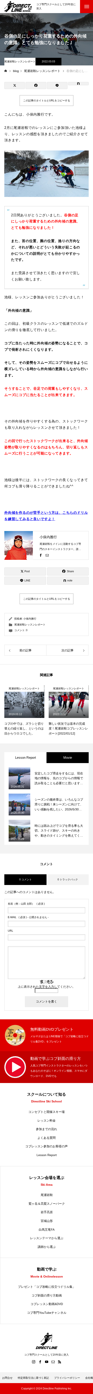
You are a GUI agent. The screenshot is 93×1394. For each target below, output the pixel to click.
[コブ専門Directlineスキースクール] (18, 6)
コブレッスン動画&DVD (46, 1304)
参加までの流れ (46, 1129)
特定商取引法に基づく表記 (33, 1377)
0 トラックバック (68, 879)
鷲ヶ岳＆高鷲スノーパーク (47, 1203)
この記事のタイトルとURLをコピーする (46, 100)
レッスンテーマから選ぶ (46, 1238)
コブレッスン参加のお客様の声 (46, 1146)
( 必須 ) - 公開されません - (28, 917)
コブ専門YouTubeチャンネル (46, 1312)
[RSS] (59, 1362)
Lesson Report (47, 1155)
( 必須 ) (26, 903)
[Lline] (57, 85)
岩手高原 (47, 1212)
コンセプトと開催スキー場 (46, 1112)
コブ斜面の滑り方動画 (47, 1295)
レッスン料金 (46, 1120)
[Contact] (47, 555)
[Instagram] (33, 1362)
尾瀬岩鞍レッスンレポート (19, 61)
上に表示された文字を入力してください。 (46, 986)
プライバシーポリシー (67, 1377)
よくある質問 (46, 1137)
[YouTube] (46, 1362)
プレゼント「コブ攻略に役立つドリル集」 (46, 1286)
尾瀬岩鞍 (47, 1195)
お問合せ (7, 1377)
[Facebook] (40, 555)
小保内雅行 (48, 537)
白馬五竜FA (47, 1229)
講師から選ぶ (47, 1247)
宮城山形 (47, 1221)
